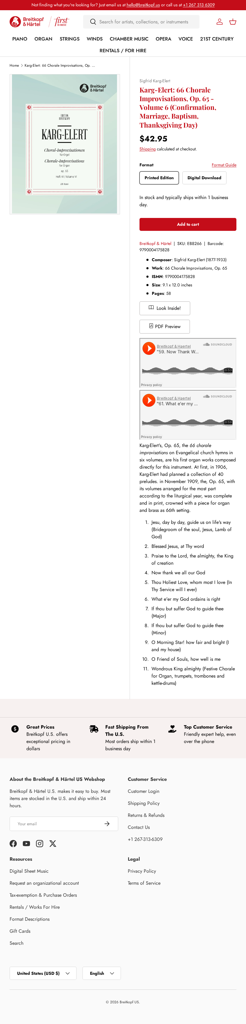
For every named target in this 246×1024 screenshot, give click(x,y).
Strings (70, 38)
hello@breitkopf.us (143, 5)
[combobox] (141, 22)
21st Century (217, 38)
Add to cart (188, 224)
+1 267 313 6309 (199, 5)
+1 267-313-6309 (145, 839)
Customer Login (143, 791)
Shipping (148, 149)
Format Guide (224, 165)
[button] (232, 21)
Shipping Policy (144, 803)
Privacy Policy (142, 871)
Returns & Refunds (146, 815)
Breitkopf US (129, 1002)
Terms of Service (144, 883)
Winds (95, 38)
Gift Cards (20, 931)
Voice (185, 38)
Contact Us (139, 827)
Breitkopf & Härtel (155, 243)
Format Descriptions (30, 919)
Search (16, 943)
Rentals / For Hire (123, 50)
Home (14, 65)
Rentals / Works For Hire (35, 907)
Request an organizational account (44, 883)
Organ (43, 38)
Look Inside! (168, 308)
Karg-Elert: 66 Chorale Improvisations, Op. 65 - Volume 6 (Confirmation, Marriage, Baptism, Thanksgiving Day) (61, 65)
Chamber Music (129, 38)
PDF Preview (167, 326)
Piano (19, 38)
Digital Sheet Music (29, 871)
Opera (163, 38)
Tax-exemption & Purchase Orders (43, 895)
